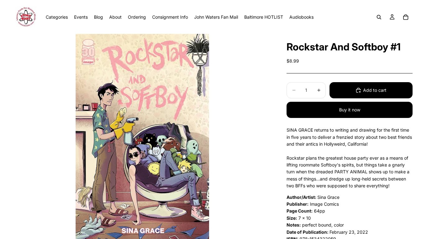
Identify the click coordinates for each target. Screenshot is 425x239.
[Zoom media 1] (142, 136)
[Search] (379, 17)
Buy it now (349, 109)
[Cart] (406, 17)
